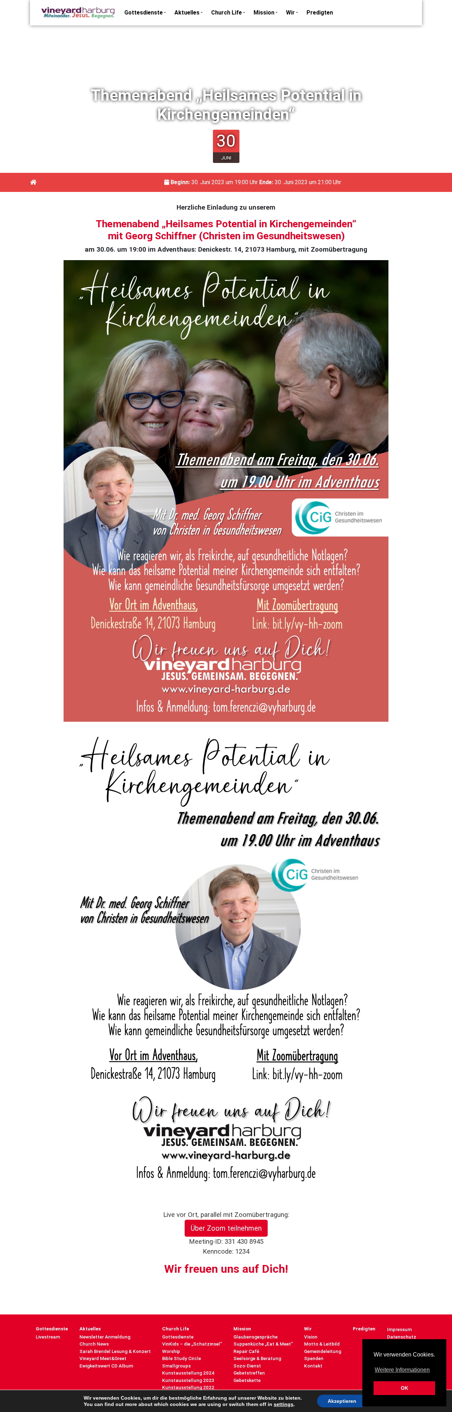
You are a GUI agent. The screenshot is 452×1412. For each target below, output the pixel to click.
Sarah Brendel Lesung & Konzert (115, 1351)
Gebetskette (247, 1380)
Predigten (320, 12)
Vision (310, 1337)
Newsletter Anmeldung (104, 1337)
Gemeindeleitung (322, 1351)
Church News (94, 1344)
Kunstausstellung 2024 (188, 1373)
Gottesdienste (143, 12)
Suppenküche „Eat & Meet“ (263, 1344)
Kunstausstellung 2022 (188, 1387)
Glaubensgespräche (255, 1337)
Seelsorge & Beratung (257, 1358)
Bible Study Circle (181, 1358)
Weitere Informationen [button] (402, 1370)
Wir (290, 12)
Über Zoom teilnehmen (226, 1228)
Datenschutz (401, 1337)
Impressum (399, 1329)
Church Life (226, 12)
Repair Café (246, 1351)
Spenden (313, 1358)
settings (283, 1404)
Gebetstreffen (249, 1373)
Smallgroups (176, 1366)
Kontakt (313, 1366)
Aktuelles (187, 12)
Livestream (48, 1337)
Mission (264, 12)
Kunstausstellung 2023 (188, 1380)
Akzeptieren (342, 1401)
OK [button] (404, 1388)
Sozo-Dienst (247, 1366)
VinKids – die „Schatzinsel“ (192, 1344)
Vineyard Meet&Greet (102, 1358)
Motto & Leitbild (322, 1344)
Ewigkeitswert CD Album (106, 1366)
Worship (171, 1351)
